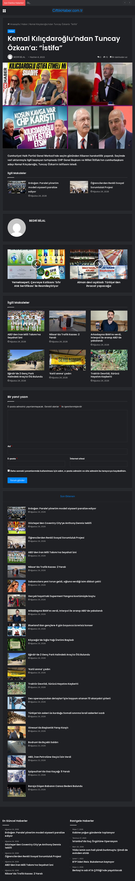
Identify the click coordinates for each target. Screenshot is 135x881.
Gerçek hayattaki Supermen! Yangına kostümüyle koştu (61, 596)
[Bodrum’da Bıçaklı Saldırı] (17, 747)
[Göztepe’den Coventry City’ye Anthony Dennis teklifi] (17, 527)
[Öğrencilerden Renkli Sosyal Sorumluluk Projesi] (79, 187)
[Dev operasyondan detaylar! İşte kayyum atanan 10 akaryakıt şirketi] (17, 703)
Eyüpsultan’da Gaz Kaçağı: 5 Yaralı (49, 771)
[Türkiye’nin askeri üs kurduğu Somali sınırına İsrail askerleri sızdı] (17, 717)
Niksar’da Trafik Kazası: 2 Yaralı (64, 336)
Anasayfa (15, 24)
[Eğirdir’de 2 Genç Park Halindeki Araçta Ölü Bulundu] (26, 360)
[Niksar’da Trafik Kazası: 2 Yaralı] (67, 321)
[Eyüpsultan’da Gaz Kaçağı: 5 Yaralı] (17, 776)
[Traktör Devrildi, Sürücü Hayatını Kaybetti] (109, 360)
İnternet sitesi (77, 458)
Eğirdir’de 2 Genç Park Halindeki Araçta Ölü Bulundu (25, 375)
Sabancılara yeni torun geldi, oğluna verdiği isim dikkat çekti (64, 581)
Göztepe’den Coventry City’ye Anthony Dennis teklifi (60, 523)
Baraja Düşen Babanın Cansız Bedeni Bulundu (55, 786)
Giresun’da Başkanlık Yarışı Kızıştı (48, 727)
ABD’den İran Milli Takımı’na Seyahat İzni (24, 336)
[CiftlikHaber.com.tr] (67, 10)
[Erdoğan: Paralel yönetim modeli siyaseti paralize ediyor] (17, 187)
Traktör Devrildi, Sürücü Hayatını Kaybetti (105, 375)
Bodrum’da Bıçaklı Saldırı (43, 742)
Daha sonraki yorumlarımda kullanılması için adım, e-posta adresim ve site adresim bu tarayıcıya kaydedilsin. (68, 471)
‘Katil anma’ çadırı (60, 373)
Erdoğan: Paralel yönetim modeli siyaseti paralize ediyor (43, 187)
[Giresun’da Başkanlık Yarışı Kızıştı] (17, 732)
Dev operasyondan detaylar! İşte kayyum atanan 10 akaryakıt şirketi (69, 698)
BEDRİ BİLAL (37, 221)
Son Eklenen (67, 496)
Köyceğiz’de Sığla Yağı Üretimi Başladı (51, 640)
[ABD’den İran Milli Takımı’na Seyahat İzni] (26, 321)
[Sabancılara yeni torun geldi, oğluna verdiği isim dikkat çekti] (17, 586)
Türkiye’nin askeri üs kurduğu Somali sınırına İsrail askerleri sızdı (66, 713)
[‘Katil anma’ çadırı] (67, 360)
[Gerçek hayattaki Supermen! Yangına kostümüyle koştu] (17, 601)
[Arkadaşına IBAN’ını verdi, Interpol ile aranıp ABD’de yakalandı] (109, 321)
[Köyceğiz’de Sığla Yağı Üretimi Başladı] (17, 644)
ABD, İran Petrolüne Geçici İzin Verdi (49, 757)
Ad (10, 446)
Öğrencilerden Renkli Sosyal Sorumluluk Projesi (51, 2)
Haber (24, 24)
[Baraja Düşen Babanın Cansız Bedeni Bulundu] (17, 790)
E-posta (12, 458)
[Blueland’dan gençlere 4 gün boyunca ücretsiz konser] (17, 630)
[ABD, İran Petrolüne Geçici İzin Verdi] (17, 761)
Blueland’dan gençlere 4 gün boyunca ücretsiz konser (60, 625)
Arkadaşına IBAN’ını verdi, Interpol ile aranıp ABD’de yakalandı (106, 337)
